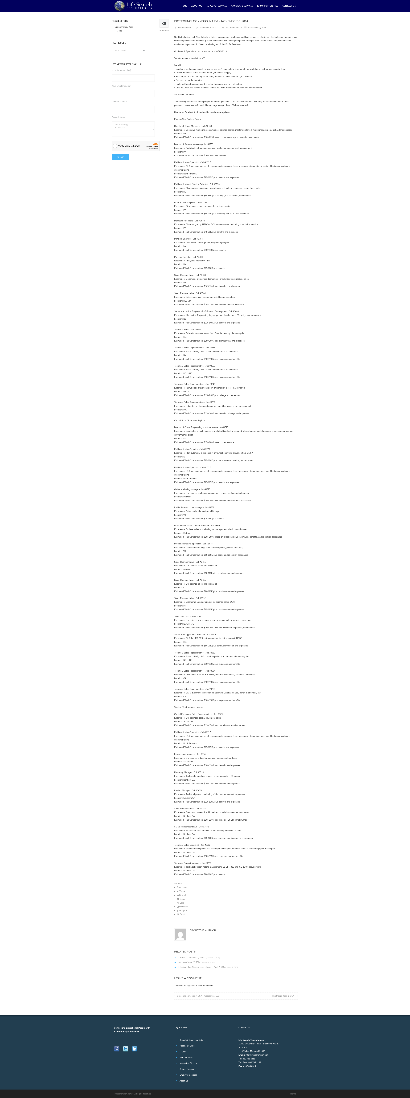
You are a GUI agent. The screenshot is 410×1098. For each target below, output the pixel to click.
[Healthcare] (133, 127)
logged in (191, 985)
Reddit (182, 899)
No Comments (232, 27)
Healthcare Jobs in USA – (284, 996)
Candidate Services (242, 6)
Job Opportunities (267, 6)
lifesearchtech (184, 27)
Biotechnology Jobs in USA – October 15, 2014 (198, 996)
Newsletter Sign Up (188, 1063)
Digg (181, 903)
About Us (196, 6)
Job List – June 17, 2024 (196, 962)
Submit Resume (187, 1069)
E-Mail (182, 914)
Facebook (183, 887)
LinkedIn (183, 895)
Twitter (182, 891)
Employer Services (216, 6)
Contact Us (289, 6)
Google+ (183, 910)
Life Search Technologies (251, 1040)
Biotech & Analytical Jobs (191, 1040)
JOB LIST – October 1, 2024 (198, 957)
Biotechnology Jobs (257, 27)
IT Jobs (118, 31)
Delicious (183, 906)
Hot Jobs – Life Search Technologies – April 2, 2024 (207, 967)
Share (179, 883)
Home (184, 6)
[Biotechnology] (133, 124)
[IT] (133, 130)
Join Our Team (186, 1057)
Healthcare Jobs (187, 1046)
